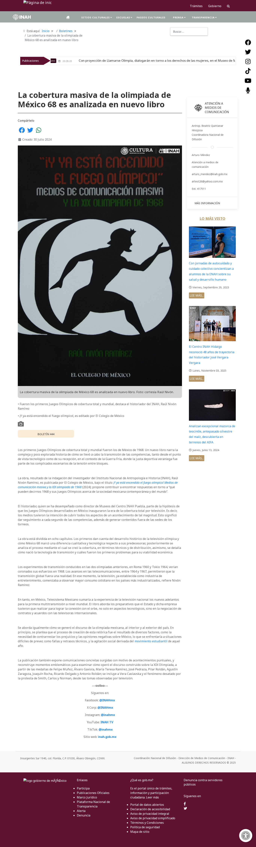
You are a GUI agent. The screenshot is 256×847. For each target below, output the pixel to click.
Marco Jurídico (87, 797)
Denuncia (83, 815)
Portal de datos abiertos (147, 805)
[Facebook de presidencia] (185, 804)
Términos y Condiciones (147, 823)
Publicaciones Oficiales (93, 793)
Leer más (152, 797)
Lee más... (197, 295)
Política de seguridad (145, 827)
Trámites (196, 6)
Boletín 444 (45, 434)
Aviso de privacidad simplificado (152, 818)
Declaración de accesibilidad (150, 809)
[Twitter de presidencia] (185, 809)
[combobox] (189, 31)
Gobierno (214, 6)
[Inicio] (68, 17)
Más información (207, 203)
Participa (83, 788)
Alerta (81, 811)
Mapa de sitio (139, 832)
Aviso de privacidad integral (149, 814)
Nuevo (227, 60)
